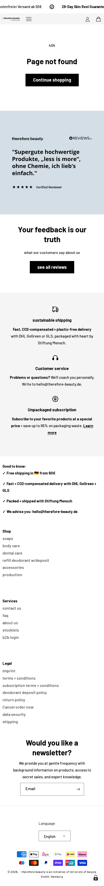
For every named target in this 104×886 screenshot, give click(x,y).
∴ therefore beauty (32, 871)
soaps (8, 538)
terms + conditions (19, 678)
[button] (29, 18)
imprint (9, 670)
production (12, 574)
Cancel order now (18, 707)
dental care (12, 552)
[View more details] (52, 162)
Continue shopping (52, 80)
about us (10, 622)
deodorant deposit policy (25, 692)
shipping (10, 721)
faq (5, 615)
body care (11, 545)
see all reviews (52, 267)
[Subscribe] (78, 789)
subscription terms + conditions (31, 685)
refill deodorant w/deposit (26, 560)
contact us (12, 608)
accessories (13, 567)
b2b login (11, 637)
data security (14, 714)
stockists (11, 629)
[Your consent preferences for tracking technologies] (95, 877)
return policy (14, 699)
